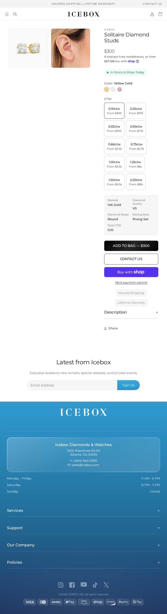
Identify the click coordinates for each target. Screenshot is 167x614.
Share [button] (113, 328)
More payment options (131, 282)
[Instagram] (60, 585)
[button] (7, 14)
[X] (106, 585)
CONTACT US (152, 3)
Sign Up (128, 385)
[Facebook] (72, 585)
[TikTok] (95, 585)
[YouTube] (84, 585)
